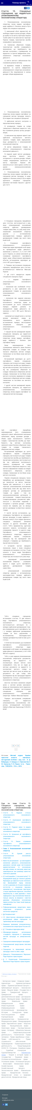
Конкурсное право (20, 1012)
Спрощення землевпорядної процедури (16, 941)
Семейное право (24, 1048)
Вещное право (12, 990)
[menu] (2, 3)
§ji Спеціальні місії (9, 914)
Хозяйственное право (12, 1066)
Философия (7, 1064)
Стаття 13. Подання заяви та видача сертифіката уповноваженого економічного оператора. (17, 829)
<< (27, 4)
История (4, 1012)
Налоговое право (8, 1028)
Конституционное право (13, 1015)
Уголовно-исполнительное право (14, 1059)
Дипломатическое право (10, 997)
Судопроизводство (8, 1053)
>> (30, 4)
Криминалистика (7, 1019)
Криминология (23, 1019)
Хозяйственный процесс (13, 1068)
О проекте (5, 1095)
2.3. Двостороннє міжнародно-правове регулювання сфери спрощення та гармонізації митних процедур (17, 919)
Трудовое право (21, 1057)
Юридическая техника (19, 1073)
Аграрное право (23, 981)
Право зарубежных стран (20, 1037)
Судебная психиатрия (16, 1050)
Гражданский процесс (19, 992)
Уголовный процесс (23, 1061)
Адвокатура (5, 983)
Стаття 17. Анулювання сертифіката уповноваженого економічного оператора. (17, 822)
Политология (19, 1035)
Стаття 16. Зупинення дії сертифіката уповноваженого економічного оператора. (17, 836)
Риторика (13, 1048)
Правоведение (7, 1044)
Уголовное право (7, 1061)
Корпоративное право (12, 1017)
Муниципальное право (19, 1026)
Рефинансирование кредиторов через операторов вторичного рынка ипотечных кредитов (17, 909)
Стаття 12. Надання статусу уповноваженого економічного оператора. (17, 815)
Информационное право (13, 1008)
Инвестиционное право (12, 1006)
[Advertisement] (16, 93)
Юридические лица (19, 1077)
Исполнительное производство (14, 1010)
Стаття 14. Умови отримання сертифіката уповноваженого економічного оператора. (17, 844)
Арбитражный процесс (10, 988)
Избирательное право (12, 1003)
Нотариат (10, 1030)
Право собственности (10, 1039)
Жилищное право (13, 999)
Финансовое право (21, 1064)
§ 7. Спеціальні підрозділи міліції (13, 929)
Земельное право (19, 1001)
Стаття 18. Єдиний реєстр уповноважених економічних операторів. (17, 856)
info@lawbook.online (8, 1100)
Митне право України (9, 974)
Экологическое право (9, 1070)
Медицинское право (9, 1021)
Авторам (4, 1098)
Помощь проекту (19, 3)
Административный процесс (18, 985)
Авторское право (9, 981)
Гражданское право (12, 994)
